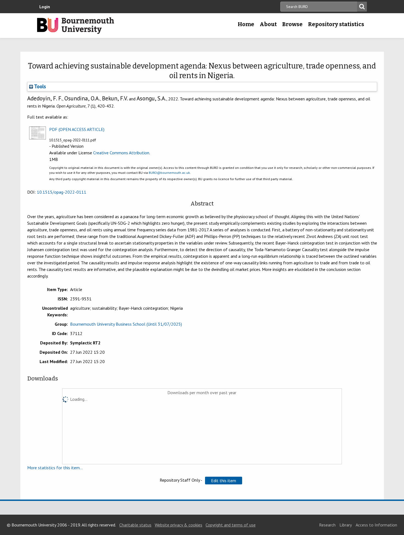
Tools (39, 86)
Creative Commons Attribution (121, 152)
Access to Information (376, 525)
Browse (292, 24)
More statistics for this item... (55, 467)
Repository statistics (336, 24)
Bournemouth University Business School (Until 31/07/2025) (126, 324)
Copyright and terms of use (231, 525)
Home (246, 24)
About (268, 24)
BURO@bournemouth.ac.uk (169, 173)
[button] (223, 480)
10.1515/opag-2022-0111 (61, 192)
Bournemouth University (75, 25)
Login (44, 6)
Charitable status (135, 525)
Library (345, 525)
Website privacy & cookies (178, 525)
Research (327, 525)
